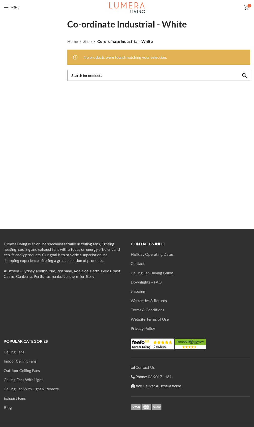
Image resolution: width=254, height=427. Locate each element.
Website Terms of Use (150, 319)
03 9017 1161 (160, 376)
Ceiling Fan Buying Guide (152, 272)
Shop (87, 41)
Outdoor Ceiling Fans (22, 370)
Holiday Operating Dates (152, 254)
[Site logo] (127, 6)
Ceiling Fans (14, 351)
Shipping (138, 291)
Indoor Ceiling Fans (20, 361)
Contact (138, 263)
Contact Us (145, 367)
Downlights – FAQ (146, 282)
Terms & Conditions (147, 309)
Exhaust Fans (15, 398)
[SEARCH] (244, 75)
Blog (8, 407)
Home (72, 41)
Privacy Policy (143, 328)
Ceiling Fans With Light (23, 379)
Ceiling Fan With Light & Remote (31, 388)
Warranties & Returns (149, 300)
